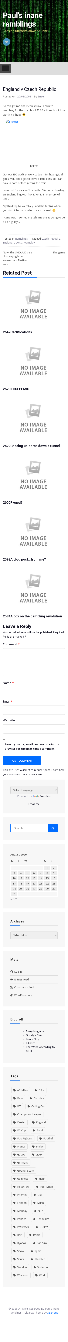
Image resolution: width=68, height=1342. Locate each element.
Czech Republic (51, 238)
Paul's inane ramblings (23, 19)
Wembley (29, 242)
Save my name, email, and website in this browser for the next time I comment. (32, 746)
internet (22, 1194)
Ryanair (21, 1243)
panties (21, 1219)
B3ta (41, 1090)
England (7, 242)
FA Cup (21, 1130)
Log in (18, 971)
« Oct (13, 899)
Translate (45, 796)
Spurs (20, 1259)
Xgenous (52, 1312)
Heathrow (23, 1186)
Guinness (22, 1178)
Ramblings (21, 238)
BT (19, 1106)
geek (39, 1154)
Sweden (22, 1267)
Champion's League (29, 1114)
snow (20, 1251)
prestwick (23, 1227)
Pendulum (43, 1219)
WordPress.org (23, 995)
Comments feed (24, 987)
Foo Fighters (25, 1138)
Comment (11, 644)
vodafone (43, 1267)
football (48, 1138)
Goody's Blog (34, 1035)
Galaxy (21, 1154)
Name (8, 683)
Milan (40, 1203)
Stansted (40, 1259)
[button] (5, 68)
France (21, 1146)
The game (59, 252)
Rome (36, 1235)
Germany (22, 1162)
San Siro (42, 1243)
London (22, 1203)
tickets (18, 242)
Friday (39, 1146)
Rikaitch (30, 1043)
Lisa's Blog (32, 1039)
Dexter (21, 1122)
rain (19, 1235)
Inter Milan (46, 1186)
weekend (23, 1275)
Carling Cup (38, 1106)
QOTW (43, 1227)
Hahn (42, 1178)
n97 (40, 1211)
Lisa (39, 1194)
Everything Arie (35, 1031)
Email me (34, 804)
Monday (22, 1211)
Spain (38, 1251)
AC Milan (22, 1090)
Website (9, 720)
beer (20, 1098)
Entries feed (21, 979)
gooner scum (25, 1170)
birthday (39, 1098)
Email (8, 702)
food (39, 1130)
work (42, 1275)
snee (41, 96)
